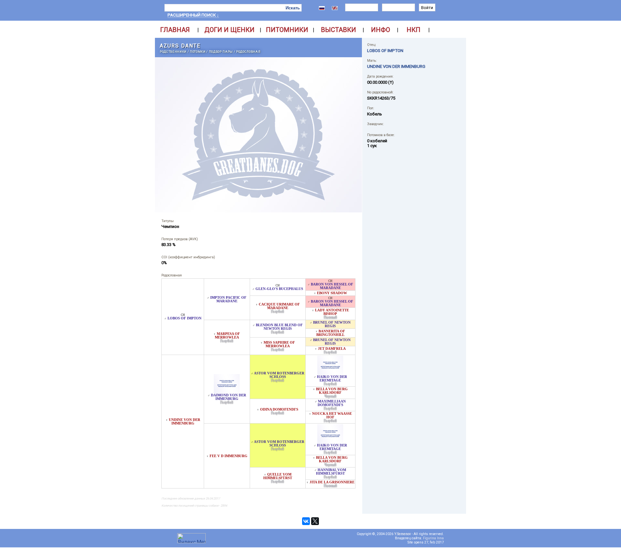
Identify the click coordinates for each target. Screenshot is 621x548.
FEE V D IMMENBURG (228, 456)
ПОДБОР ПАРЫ (221, 51)
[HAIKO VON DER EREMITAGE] (330, 373)
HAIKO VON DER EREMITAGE (332, 378)
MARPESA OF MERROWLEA (227, 335)
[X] (315, 521)
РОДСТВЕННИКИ (173, 51)
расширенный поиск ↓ (193, 15)
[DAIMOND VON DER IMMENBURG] (227, 392)
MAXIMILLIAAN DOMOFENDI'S (332, 403)
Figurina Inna (433, 538)
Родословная (248, 51)
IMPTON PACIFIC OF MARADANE (228, 299)
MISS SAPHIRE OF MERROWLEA (279, 344)
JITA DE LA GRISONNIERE (332, 482)
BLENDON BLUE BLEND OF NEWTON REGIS (279, 326)
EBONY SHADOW (332, 293)
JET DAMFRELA (332, 348)
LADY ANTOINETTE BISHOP (332, 312)
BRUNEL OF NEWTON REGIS (332, 324)
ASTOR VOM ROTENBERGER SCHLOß (279, 375)
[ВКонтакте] (306, 521)
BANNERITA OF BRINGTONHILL (330, 333)
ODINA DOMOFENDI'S (279, 409)
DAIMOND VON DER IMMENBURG (228, 397)
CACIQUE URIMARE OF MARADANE (279, 306)
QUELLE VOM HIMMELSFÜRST (277, 476)
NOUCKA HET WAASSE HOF (332, 415)
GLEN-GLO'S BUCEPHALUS (279, 289)
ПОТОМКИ (198, 51)
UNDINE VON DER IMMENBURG (184, 421)
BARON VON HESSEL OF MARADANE (332, 286)
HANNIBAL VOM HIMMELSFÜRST (331, 471)
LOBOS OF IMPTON (185, 318)
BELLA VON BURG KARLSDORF (332, 390)
